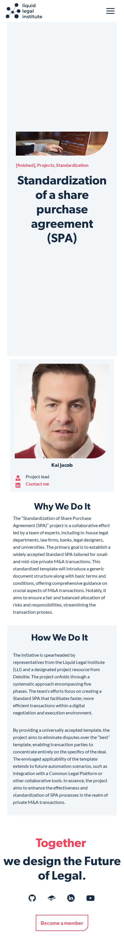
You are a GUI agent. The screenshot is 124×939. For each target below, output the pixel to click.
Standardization (72, 165)
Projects (45, 165)
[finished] (25, 165)
